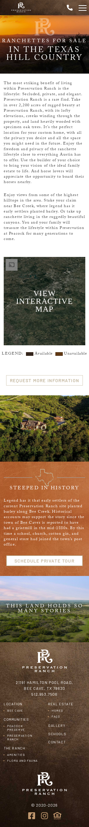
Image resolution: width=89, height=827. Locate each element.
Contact (57, 742)
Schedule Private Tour (45, 560)
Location (13, 704)
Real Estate (60, 704)
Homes (57, 710)
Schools (57, 734)
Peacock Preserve (16, 727)
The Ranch (14, 748)
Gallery (56, 725)
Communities (16, 719)
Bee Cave (15, 710)
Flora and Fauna (22, 760)
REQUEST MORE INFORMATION (44, 380)
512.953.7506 (44, 694)
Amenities (16, 754)
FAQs (56, 716)
